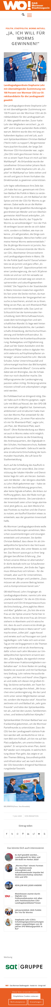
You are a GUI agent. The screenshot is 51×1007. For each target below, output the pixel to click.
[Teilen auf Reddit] (33, 834)
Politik (9, 28)
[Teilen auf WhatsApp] (17, 834)
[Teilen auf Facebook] (6, 834)
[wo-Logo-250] (25, 5)
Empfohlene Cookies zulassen (25, 996)
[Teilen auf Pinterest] (23, 834)
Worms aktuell (37, 28)
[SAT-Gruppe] (24, 966)
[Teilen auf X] (12, 834)
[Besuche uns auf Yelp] (44, 834)
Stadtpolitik (21, 28)
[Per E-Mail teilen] (39, 834)
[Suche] (21, 14)
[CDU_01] (25, 66)
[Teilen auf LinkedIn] (28, 834)
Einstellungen (35, 1002)
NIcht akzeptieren (17, 1002)
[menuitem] (21, 15)
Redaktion (33, 816)
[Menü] (28, 15)
